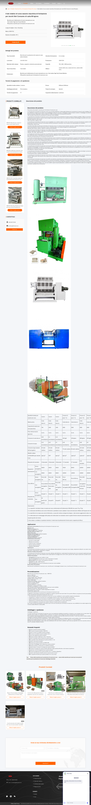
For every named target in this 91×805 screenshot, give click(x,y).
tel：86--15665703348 (12, 779)
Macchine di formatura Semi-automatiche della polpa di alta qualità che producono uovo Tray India (76, 693)
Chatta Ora (14, 42)
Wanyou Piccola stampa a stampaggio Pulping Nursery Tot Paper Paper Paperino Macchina (15, 693)
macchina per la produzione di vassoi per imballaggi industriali (41, 658)
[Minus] (87, 773)
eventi (53, 3)
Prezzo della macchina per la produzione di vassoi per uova (43, 657)
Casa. (8, 8)
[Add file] (65, 802)
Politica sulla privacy (15, 803)
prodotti (12, 8)
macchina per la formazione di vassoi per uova (25, 8)
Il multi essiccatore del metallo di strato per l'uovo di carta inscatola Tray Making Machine (15, 724)
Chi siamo (38, 3)
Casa (19, 3)
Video (31, 3)
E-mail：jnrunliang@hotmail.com (15, 782)
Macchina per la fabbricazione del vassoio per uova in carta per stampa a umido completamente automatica (55, 693)
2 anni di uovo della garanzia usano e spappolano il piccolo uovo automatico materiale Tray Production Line (35, 693)
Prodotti (25, 3)
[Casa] (11, 3)
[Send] (88, 802)
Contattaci (46, 3)
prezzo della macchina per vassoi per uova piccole (70, 657)
